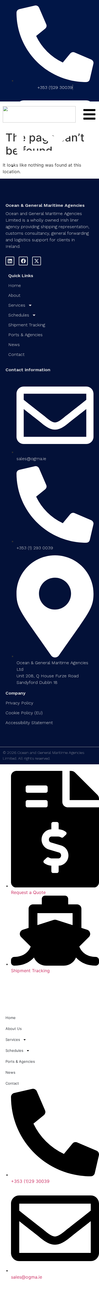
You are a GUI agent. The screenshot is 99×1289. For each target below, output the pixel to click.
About (14, 295)
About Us (14, 1028)
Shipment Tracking (26, 324)
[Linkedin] (10, 261)
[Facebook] (23, 261)
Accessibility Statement (29, 722)
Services (16, 305)
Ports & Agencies (25, 334)
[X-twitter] (36, 261)
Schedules (18, 315)
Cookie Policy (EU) (24, 712)
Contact (16, 354)
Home (14, 285)
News (14, 344)
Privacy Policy (19, 703)
